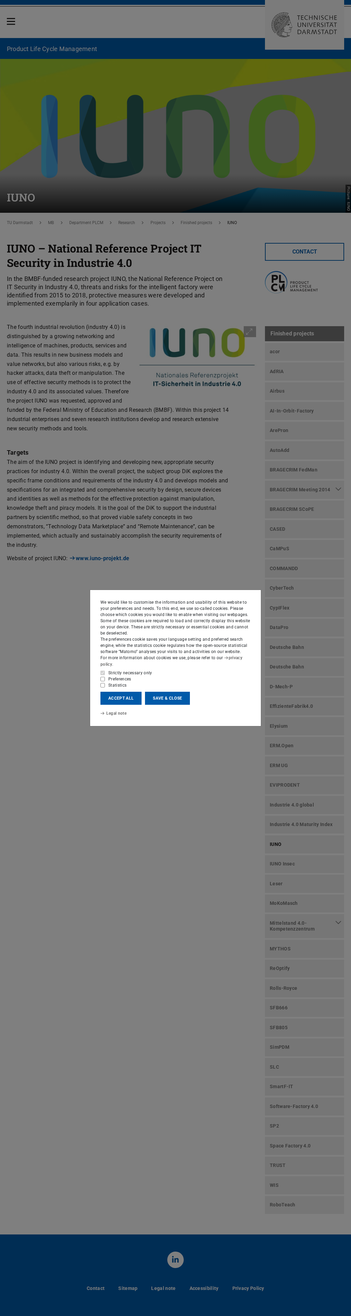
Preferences (119, 679)
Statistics (117, 685)
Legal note (116, 713)
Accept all (121, 698)
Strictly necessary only (130, 673)
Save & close (167, 698)
